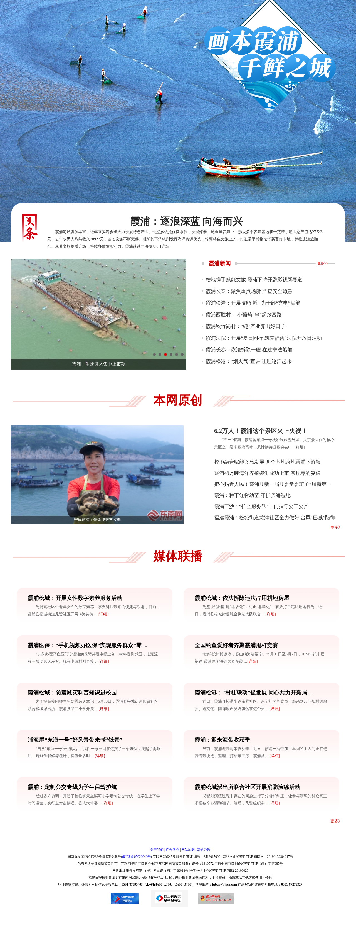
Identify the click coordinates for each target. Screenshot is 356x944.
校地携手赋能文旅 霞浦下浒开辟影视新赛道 (254, 279)
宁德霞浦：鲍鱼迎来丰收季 (97, 520)
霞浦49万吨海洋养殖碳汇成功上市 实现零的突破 (267, 473)
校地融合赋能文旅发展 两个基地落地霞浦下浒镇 (267, 462)
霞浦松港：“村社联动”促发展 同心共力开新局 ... (254, 692)
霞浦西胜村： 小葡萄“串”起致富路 (244, 314)
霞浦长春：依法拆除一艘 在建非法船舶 (249, 349)
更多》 (336, 527)
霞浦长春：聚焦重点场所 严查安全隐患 (249, 291)
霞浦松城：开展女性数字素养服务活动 (75, 598)
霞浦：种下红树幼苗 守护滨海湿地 (252, 495)
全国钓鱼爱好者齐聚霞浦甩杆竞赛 (236, 645)
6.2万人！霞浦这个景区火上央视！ (261, 430)
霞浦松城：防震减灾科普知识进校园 (72, 692)
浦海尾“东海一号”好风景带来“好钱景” (75, 740)
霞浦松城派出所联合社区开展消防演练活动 (247, 787)
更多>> (323, 263)
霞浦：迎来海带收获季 (222, 740)
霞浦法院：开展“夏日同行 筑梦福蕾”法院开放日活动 (264, 338)
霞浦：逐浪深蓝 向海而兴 (186, 221)
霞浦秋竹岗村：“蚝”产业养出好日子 (245, 326)
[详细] (165, 246)
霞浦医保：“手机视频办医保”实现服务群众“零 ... (87, 645)
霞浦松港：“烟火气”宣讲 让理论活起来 (249, 361)
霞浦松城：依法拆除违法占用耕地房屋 (242, 598)
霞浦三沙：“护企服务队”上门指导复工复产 (261, 506)
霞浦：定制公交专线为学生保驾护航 (72, 787)
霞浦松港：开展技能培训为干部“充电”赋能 (253, 303)
